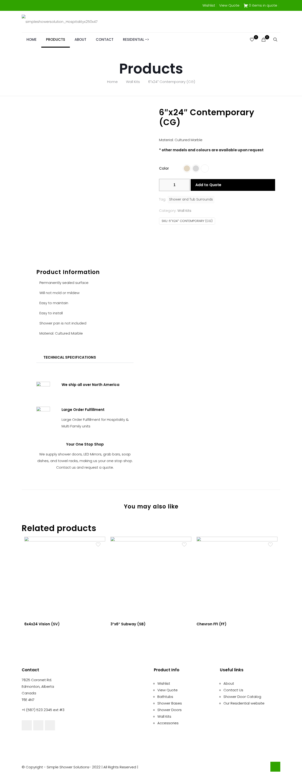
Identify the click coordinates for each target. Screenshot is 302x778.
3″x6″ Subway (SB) (128, 624)
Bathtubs (165, 696)
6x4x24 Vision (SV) (42, 624)
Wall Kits (133, 81)
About (228, 683)
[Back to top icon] (275, 767)
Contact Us (233, 690)
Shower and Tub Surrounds (191, 199)
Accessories (168, 723)
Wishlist (208, 5)
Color (164, 168)
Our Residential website (243, 703)
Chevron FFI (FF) (211, 624)
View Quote (229, 5)
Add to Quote (208, 185)
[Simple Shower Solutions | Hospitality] (60, 21)
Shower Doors (169, 709)
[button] (84, 357)
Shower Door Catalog (242, 696)
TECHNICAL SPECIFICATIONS (69, 357)
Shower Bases (169, 703)
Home (112, 81)
